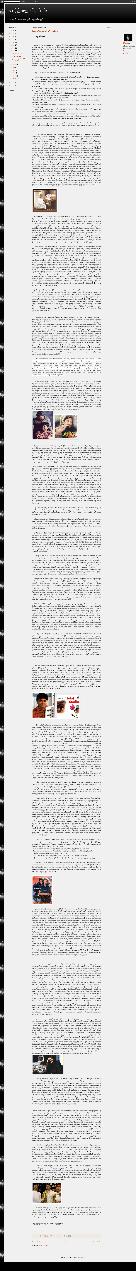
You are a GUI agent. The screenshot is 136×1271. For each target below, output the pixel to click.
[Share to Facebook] (69, 1236)
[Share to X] (67, 1236)
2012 (13, 82)
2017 (13, 39)
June (14, 70)
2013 (13, 51)
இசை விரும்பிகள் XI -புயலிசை (45, 30)
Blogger (81, 1257)
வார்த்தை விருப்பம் (27, 10)
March (15, 79)
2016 (13, 42)
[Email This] (63, 1236)
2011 (13, 85)
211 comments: (54, 1236)
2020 (13, 31)
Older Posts (96, 1242)
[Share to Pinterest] (71, 1236)
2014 (13, 48)
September (16, 56)
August (15, 64)
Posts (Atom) (44, 1245)
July (14, 67)
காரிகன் (127, 43)
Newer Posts (36, 1242)
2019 (13, 33)
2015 (13, 45)
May (14, 73)
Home (67, 1242)
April (14, 76)
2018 (13, 36)
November (16, 53)
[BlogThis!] (65, 1236)
